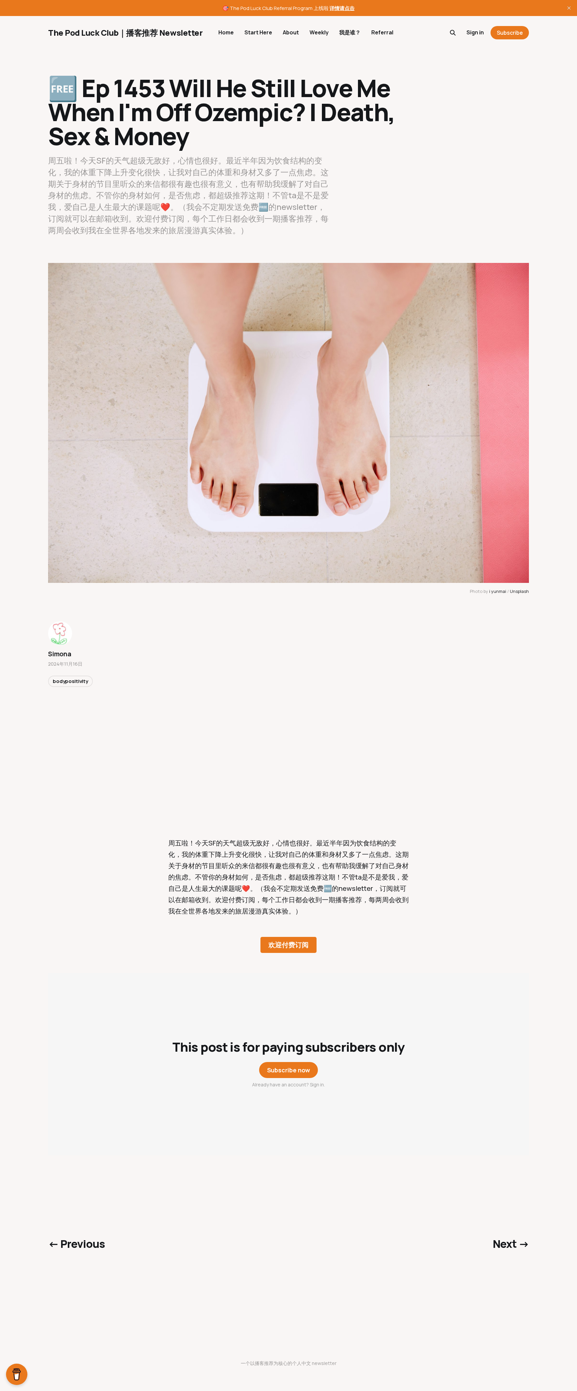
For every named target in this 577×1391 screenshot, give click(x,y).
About (291, 32)
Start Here (258, 32)
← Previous (76, 1244)
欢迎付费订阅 (288, 945)
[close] (569, 8)
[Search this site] (453, 33)
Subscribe (510, 32)
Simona (59, 654)
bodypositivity (70, 681)
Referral (382, 32)
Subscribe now (288, 1070)
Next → (511, 1244)
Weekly (319, 32)
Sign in (475, 32)
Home (226, 32)
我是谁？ (350, 32)
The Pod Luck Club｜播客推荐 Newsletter (125, 33)
